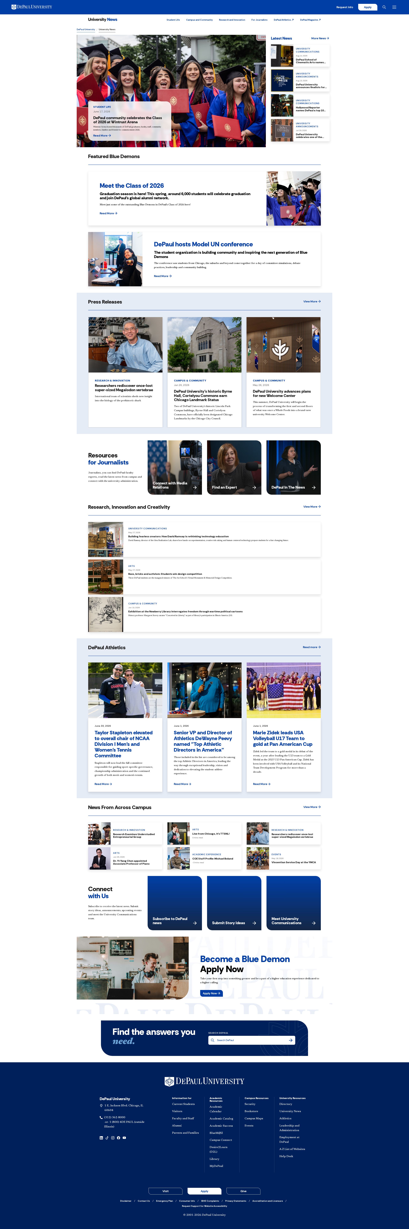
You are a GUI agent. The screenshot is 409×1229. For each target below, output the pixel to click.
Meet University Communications (286, 920)
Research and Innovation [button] (232, 20)
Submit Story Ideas (228, 922)
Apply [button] (204, 1191)
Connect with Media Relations (170, 485)
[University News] (102, 20)
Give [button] (243, 1191)
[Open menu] (394, 7)
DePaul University (86, 29)
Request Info (344, 7)
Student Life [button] (173, 20)
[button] (284, 20)
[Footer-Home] (204, 1082)
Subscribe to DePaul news (170, 920)
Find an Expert (224, 487)
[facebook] (118, 1137)
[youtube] (124, 1137)
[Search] (291, 1040)
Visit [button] (165, 1191)
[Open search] (384, 7)
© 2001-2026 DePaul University (204, 1215)
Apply (368, 7)
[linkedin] (101, 1137)
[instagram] (112, 1137)
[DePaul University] (36, 7)
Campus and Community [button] (199, 20)
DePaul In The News (288, 487)
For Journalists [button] (259, 20)
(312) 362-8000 (114, 1117)
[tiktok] (107, 1137)
